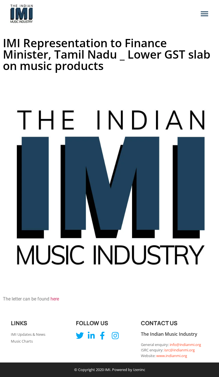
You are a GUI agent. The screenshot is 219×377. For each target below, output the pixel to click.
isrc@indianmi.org (179, 350)
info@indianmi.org (185, 344)
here (54, 299)
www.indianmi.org (171, 355)
